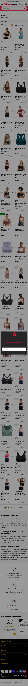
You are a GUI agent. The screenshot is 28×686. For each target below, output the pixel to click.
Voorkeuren (14, 346)
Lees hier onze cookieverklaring (14, 342)
